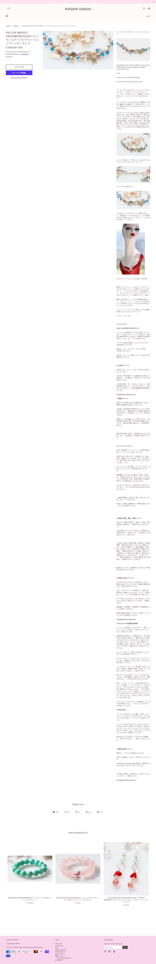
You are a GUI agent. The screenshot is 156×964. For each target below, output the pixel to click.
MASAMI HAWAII (78, 9)
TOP (56, 948)
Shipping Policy (61, 950)
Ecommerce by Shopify (34, 947)
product (15, 26)
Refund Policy (60, 952)
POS (20, 947)
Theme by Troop (12, 947)
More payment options (19, 78)
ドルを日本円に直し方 (63, 958)
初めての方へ (60, 954)
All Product (59, 946)
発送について (60, 956)
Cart (148, 16)
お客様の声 (59, 960)
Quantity (9, 57)
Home (8, 26)
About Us (58, 944)
